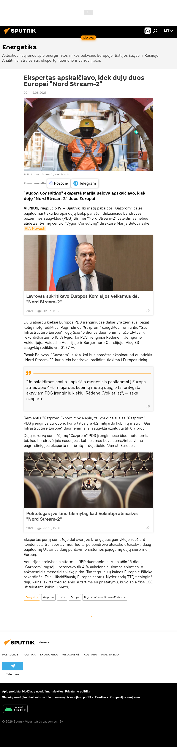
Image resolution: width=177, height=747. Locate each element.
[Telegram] (84, 183)
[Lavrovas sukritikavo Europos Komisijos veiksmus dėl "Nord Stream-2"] (88, 263)
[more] (148, 310)
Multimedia (110, 654)
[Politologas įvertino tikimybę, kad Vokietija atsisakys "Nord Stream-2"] (88, 480)
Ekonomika (49, 654)
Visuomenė (70, 654)
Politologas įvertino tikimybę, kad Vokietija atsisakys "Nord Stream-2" (82, 516)
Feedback (101, 697)
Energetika (32, 597)
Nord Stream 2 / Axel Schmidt (52, 174)
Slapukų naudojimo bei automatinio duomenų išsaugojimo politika (47, 697)
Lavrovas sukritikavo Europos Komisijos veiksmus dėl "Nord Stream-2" (82, 298)
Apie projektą (11, 691)
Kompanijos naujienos (125, 697)
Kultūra (90, 654)
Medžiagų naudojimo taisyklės (42, 691)
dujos (62, 597)
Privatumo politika (77, 691)
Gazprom (48, 597)
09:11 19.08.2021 (35, 93)
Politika (29, 654)
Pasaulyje (10, 654)
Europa (75, 597)
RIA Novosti (35, 228)
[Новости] (58, 183)
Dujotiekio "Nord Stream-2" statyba (104, 597)
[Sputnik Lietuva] (21, 34)
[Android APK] (15, 709)
